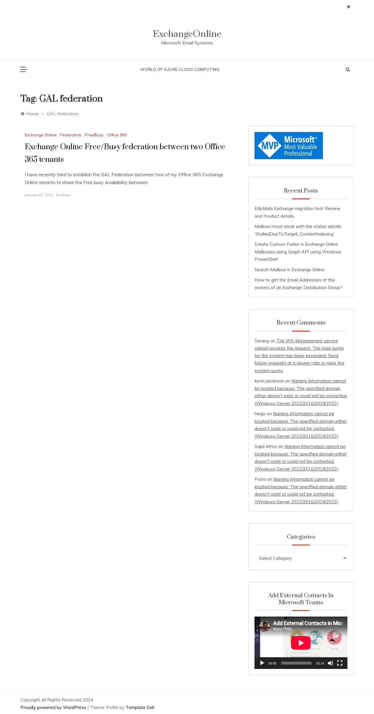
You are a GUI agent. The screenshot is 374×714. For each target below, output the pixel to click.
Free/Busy (94, 135)
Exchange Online (41, 135)
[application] (300, 643)
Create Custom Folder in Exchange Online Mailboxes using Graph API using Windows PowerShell (298, 251)
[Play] (262, 663)
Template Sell (140, 707)
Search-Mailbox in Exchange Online (289, 269)
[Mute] (330, 663)
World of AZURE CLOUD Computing (180, 69)
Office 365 (117, 135)
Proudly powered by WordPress (53, 707)
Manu (66, 195)
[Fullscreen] (340, 663)
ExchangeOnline (187, 34)
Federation (70, 135)
